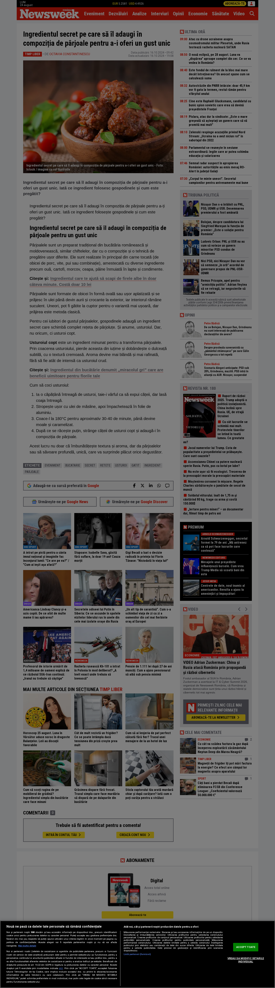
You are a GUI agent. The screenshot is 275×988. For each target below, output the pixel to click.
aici (61, 968)
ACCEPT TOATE (245, 947)
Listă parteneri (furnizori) (137, 954)
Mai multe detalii (27, 946)
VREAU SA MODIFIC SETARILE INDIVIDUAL (245, 960)
